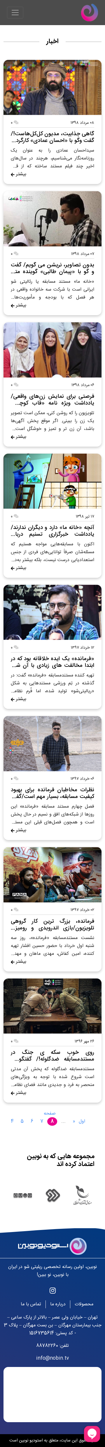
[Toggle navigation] (15, 12)
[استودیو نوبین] (89, 12)
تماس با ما (31, 1304)
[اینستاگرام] (52, 1291)
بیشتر (20, 174)
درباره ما (58, 1304)
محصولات (84, 1304)
